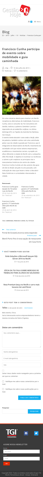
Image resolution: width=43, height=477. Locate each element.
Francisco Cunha (19, 221)
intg (6, 68)
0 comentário (22, 71)
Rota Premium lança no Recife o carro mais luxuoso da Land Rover (21, 285)
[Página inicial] (3, 35)
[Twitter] (36, 433)
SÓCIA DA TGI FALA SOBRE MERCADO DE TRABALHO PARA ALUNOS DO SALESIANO (21, 271)
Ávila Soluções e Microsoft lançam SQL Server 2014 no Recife (21, 257)
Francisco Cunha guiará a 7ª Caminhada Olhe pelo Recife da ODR (10, 204)
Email (5, 455)
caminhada (9, 221)
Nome (5, 448)
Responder (28, 308)
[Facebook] (26, 433)
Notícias (8, 71)
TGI (27, 221)
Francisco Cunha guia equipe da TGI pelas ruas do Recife (10, 189)
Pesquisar (5, 408)
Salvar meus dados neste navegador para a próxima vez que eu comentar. (21, 374)
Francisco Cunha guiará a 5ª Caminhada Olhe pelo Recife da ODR (30, 190)
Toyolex (31, 221)
